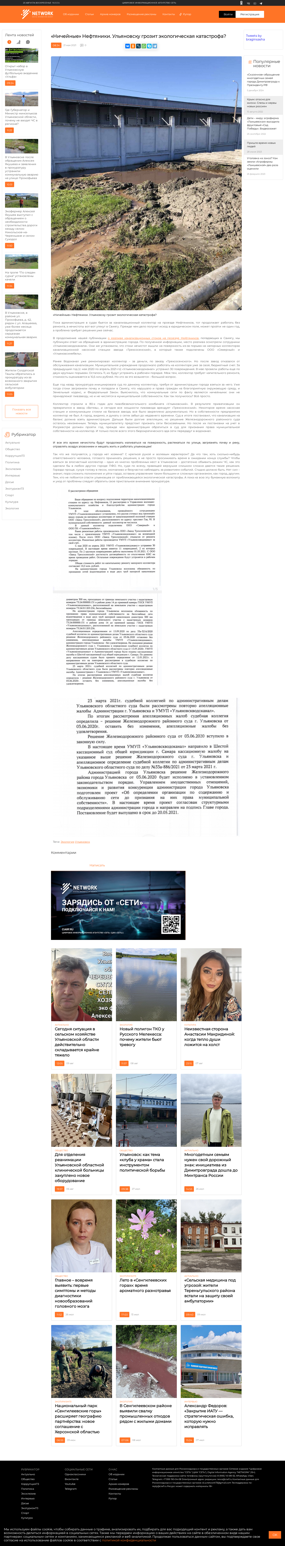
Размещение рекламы (141, 14)
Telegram (71, 1488)
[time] (9, 42)
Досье (9, 482)
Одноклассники (75, 1474)
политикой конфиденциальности (129, 1540)
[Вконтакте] (248, 3)
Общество (12, 449)
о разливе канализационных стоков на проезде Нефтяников (153, 338)
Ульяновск (82, 842)
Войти (228, 14)
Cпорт (9, 495)
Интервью (12, 475)
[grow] (18, 42)
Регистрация (249, 14)
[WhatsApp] (144, 46)
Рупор (187, 14)
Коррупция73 (15, 455)
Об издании (71, 14)
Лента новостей (19, 35)
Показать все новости (21, 411)
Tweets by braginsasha (255, 37)
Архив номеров (119, 1483)
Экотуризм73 (14, 488)
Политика (12, 462)
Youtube (70, 1483)
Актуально (12, 442)
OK (275, 1535)
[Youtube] (255, 3)
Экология (12, 508)
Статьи (113, 1479)
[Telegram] (261, 3)
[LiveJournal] (138, 46)
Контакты (168, 14)
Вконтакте (72, 1479)
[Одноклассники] (241, 3)
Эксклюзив (13, 469)
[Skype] (149, 46)
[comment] (28, 42)
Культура (11, 502)
